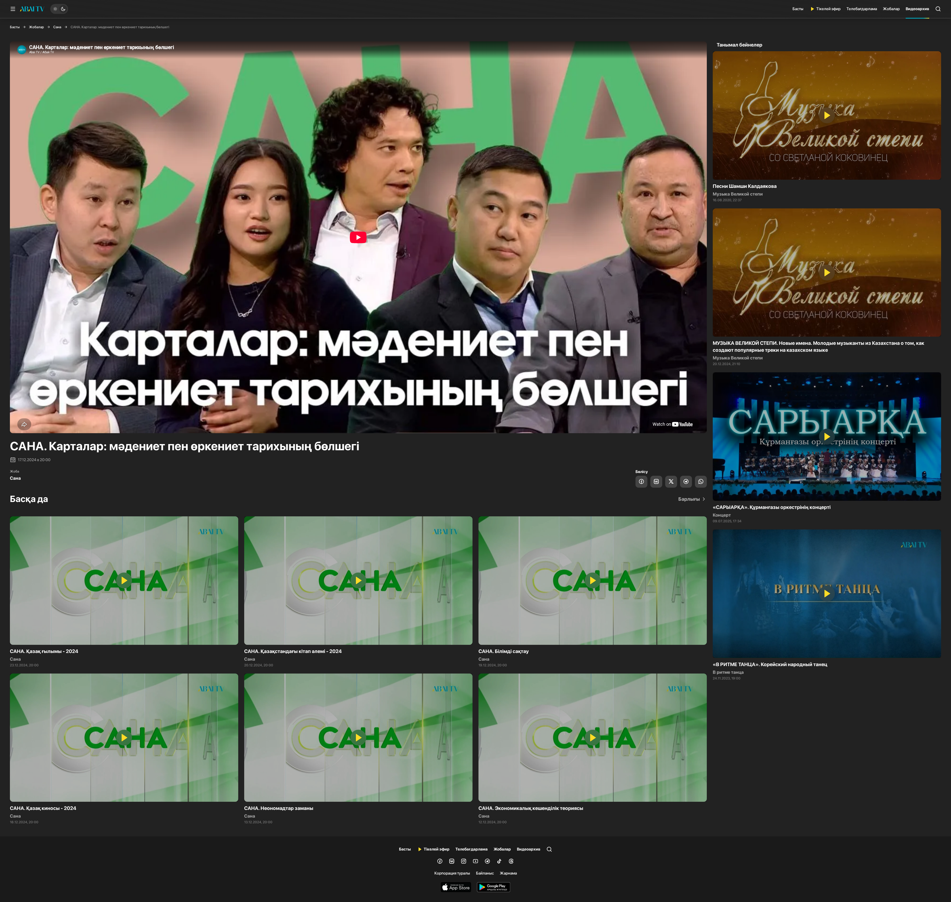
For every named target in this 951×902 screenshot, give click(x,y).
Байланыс (485, 873)
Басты (797, 8)
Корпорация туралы (452, 873)
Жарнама (508, 873)
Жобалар (891, 8)
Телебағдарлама (861, 8)
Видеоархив (917, 8)
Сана (57, 27)
